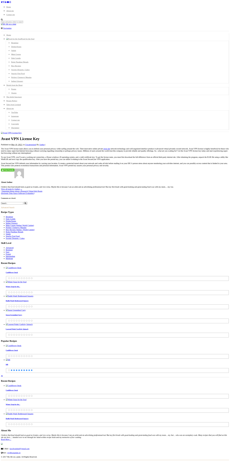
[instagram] (10, 2)
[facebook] (3, 2)
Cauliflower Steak (12, 272)
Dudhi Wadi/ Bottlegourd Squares (17, 301)
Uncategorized (30, 145)
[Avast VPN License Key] (11, 133)
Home (8, 7)
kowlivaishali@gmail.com (19, 449)
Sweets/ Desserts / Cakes (15, 238)
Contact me (10, 15)
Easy (7, 252)
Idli (7, 364)
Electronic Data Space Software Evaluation (17, 193)
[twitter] (2, 2)
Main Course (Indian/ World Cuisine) (20, 225)
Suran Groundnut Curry (14, 315)
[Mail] (8, 2)
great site (106, 149)
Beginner (9, 250)
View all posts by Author (11, 189)
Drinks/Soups (11, 221)
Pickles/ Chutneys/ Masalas (16, 228)
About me (10, 11)
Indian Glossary (12, 223)
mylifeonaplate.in (13, 453)
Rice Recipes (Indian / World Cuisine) (20, 230)
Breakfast (9, 217)
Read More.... (6, 439)
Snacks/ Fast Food (13, 236)
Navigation (7, 28)
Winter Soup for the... (13, 286)
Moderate (9, 258)
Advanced (10, 248)
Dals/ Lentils (10, 219)
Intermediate (10, 256)
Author (42, 145)
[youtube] (5, 2)
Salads (8, 234)
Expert (8, 254)
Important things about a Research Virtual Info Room (22, 191)
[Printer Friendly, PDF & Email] (7, 170)
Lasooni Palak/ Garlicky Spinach (17, 329)
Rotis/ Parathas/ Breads (14, 232)
